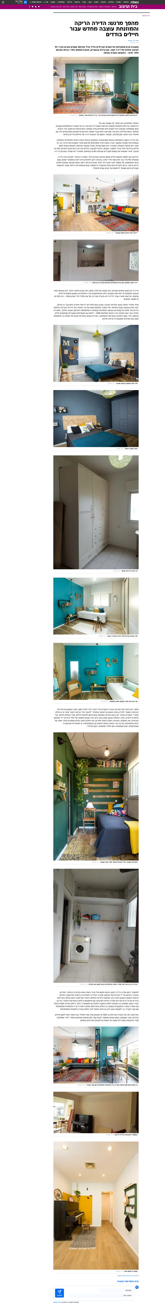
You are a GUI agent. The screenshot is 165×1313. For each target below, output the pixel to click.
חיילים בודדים (134, 1276)
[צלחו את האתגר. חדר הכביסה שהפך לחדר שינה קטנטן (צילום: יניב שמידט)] (96, 798)
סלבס (96, 2)
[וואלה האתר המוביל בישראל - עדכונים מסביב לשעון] (135, 2)
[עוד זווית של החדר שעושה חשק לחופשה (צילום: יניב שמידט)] (96, 673)
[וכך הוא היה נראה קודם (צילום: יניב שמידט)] (96, 514)
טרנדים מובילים (92, 7)
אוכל (84, 2)
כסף (90, 2)
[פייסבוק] (29, 6)
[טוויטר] (32, 6)
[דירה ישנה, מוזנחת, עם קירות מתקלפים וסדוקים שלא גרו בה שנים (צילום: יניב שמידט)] (96, 262)
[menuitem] (125, 2)
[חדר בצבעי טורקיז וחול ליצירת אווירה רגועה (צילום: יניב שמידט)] (96, 608)
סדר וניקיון (74, 7)
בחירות (111, 2)
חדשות (126, 2)
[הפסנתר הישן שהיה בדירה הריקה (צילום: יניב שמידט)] (96, 1114)
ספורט (118, 2)
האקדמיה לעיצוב (104, 7)
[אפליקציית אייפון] (35, 6)
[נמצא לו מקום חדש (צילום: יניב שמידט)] (96, 1207)
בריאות (77, 2)
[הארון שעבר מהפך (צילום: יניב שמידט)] (96, 420)
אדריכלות (66, 7)
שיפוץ (119, 1276)
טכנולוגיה (61, 2)
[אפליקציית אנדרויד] (38, 6)
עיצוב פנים (82, 7)
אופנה (53, 2)
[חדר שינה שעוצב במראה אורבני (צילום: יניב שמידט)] (96, 355)
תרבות (103, 2)
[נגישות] (3, 2)
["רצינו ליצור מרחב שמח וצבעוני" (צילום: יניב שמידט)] (96, 204)
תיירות (69, 2)
